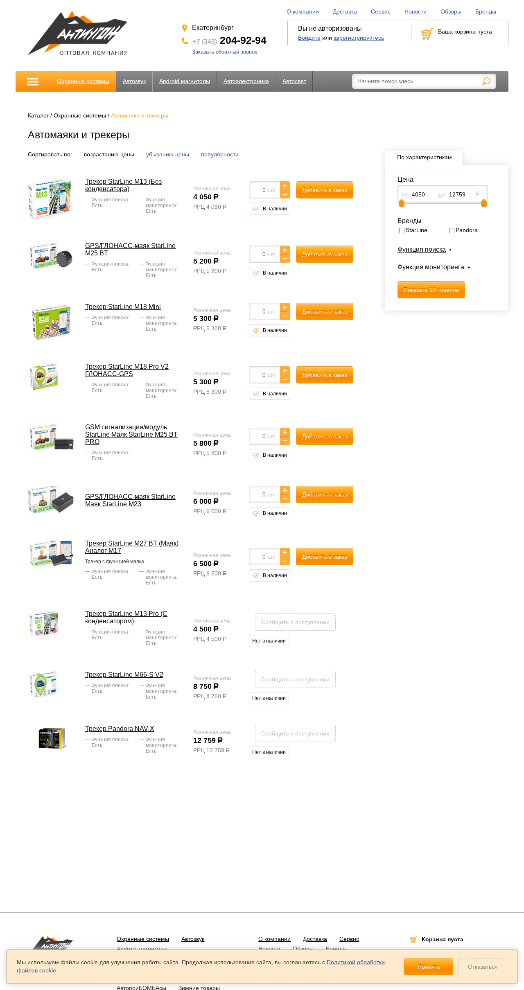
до (441, 194)
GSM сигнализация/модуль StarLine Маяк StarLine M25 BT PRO (131, 434)
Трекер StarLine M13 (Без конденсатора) (123, 185)
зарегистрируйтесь (359, 37)
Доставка (345, 11)
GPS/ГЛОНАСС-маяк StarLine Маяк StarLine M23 (130, 500)
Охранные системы (83, 81)
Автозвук (134, 81)
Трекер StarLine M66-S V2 (124, 674)
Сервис (381, 11)
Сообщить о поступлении (295, 622)
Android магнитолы (184, 81)
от (405, 194)
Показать (431, 289)
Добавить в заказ (324, 190)
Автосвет (294, 81)
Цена (405, 179)
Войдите (309, 37)
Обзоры (450, 11)
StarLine (416, 230)
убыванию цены (167, 154)
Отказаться (483, 966)
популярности (220, 154)
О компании (303, 11)
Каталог (38, 115)
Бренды (485, 11)
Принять (429, 966)
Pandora (467, 230)
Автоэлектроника (246, 81)
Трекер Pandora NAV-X (119, 728)
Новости (415, 11)
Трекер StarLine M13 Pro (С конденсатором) (126, 617)
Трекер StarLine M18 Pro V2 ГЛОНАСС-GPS (127, 370)
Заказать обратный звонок (224, 52)
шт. (272, 190)
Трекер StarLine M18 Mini (123, 306)
